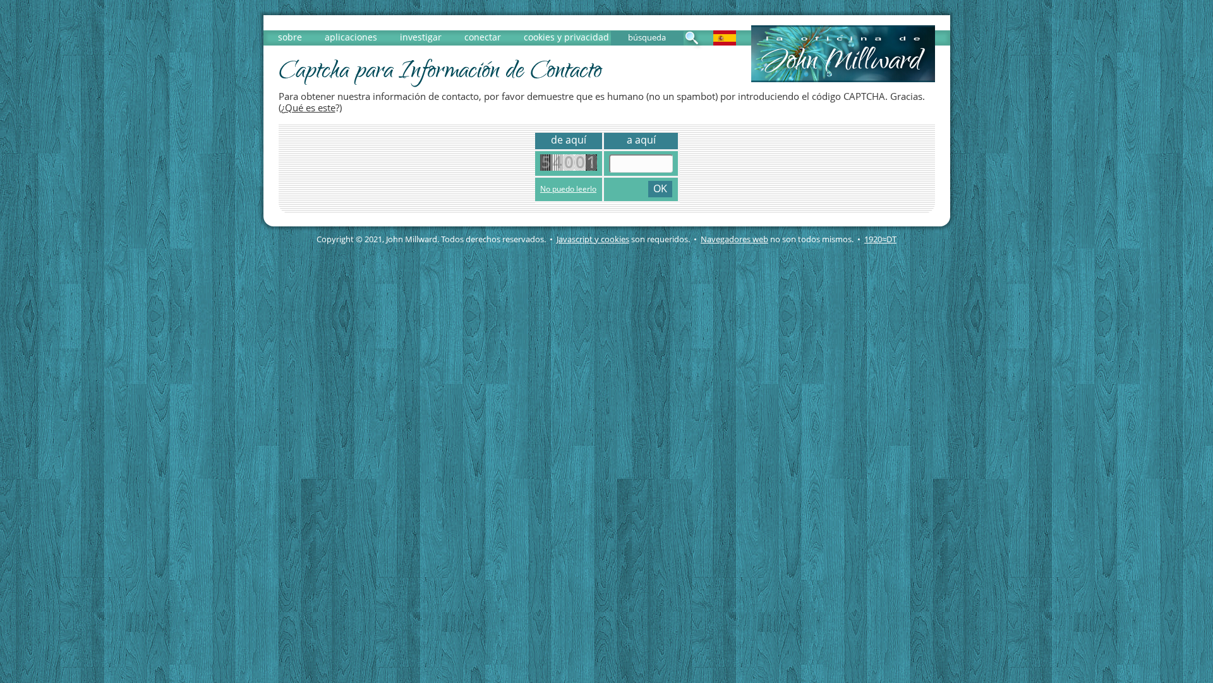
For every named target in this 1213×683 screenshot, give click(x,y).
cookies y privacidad (566, 37)
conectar (482, 37)
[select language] (724, 42)
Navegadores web (734, 239)
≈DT (880, 239)
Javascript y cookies (593, 239)
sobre (290, 37)
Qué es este (310, 107)
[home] (843, 78)
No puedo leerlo (568, 188)
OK (660, 188)
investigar (421, 37)
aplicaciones (351, 37)
